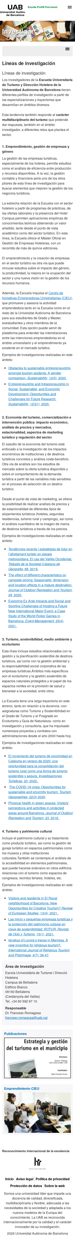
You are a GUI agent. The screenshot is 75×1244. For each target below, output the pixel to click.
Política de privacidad (53, 1179)
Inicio (9, 1179)
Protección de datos (26, 1186)
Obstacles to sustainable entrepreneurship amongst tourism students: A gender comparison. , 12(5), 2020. (39, 373)
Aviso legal (24, 1179)
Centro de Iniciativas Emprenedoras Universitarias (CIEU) (37, 295)
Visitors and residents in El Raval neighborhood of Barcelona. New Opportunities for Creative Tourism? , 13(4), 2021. (40, 905)
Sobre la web (54, 1186)
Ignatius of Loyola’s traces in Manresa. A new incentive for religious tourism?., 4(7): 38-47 (39, 947)
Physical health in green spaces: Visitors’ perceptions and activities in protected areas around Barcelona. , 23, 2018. (40, 810)
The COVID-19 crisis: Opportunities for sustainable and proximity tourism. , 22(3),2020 (39, 792)
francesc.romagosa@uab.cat (26, 1017)
